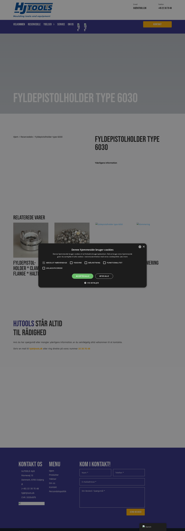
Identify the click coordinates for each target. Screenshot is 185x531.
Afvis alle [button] (104, 276)
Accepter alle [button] (82, 276)
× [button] (144, 247)
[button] (92, 282)
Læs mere (124, 256)
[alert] (92, 265)
